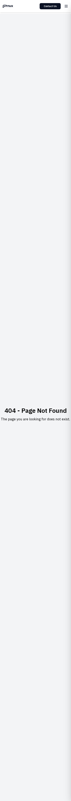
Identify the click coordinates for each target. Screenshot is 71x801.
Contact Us (50, 6)
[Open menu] (66, 6)
